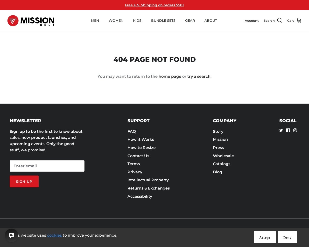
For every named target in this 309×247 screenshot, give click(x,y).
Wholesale (223, 156)
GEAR (190, 20)
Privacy (134, 172)
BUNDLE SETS (163, 20)
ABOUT (210, 20)
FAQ (131, 131)
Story (218, 131)
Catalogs (221, 164)
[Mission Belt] (30, 20)
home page (170, 76)
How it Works (140, 139)
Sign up (24, 181)
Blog (217, 172)
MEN (95, 20)
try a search (199, 76)
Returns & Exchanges (148, 188)
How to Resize (141, 147)
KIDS (137, 20)
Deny (287, 238)
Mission (220, 139)
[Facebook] (288, 130)
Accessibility (139, 196)
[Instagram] (295, 130)
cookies (54, 235)
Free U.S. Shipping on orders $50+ (154, 5)
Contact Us (138, 156)
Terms (133, 164)
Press (218, 147)
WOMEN (116, 20)
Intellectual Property (148, 180)
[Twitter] (281, 130)
